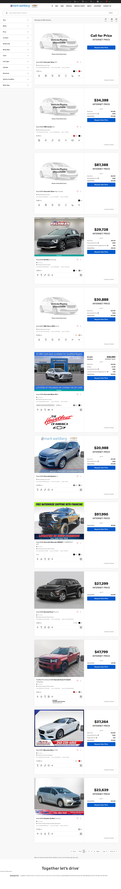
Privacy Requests (57, 875)
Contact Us (107, 6)
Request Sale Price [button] (101, 47)
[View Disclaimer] (79, 76)
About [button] (89, 6)
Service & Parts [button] (79, 6)
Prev (80, 851)
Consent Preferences (6, 871)
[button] (82, 236)
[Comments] (81, 275)
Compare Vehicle (109, 80)
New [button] (56, 6)
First (74, 851)
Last (104, 851)
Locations (97, 6)
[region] (101, 113)
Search (111, 13)
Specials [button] (69, 6)
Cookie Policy (48, 875)
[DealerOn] (14, 875)
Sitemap (38, 875)
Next (98, 851)
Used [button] (62, 6)
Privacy (42, 875)
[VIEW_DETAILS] (59, 41)
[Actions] (80, 62)
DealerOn (32, 875)
